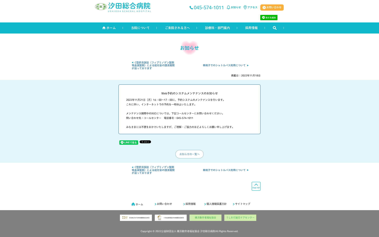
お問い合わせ (273, 7)
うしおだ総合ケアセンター (240, 217)
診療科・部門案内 (217, 27)
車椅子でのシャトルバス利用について (224, 65)
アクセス (252, 7)
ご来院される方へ (177, 27)
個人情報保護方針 (217, 204)
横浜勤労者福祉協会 (205, 217)
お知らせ (236, 7)
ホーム (111, 27)
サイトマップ (242, 204)
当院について (140, 27)
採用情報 (251, 27)
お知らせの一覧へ (189, 154)
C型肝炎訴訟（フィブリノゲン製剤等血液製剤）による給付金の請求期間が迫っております (153, 65)
